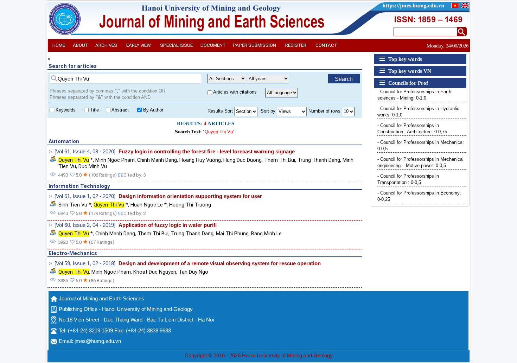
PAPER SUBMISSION (254, 45)
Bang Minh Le (266, 233)
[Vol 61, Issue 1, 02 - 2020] (85, 196)
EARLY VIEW (138, 45)
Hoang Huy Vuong (200, 160)
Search (344, 79)
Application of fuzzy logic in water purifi (168, 225)
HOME (58, 45)
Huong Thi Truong (190, 205)
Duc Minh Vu (92, 166)
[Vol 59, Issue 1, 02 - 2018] (85, 263)
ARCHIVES (106, 45)
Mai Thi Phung (232, 233)
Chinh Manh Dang (157, 160)
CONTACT (326, 45)
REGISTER (295, 45)
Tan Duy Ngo (193, 272)
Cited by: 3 (134, 175)
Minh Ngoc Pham (115, 160)
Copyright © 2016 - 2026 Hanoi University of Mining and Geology (259, 355)
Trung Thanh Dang (319, 160)
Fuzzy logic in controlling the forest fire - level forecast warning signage (207, 151)
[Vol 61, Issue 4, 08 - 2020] (85, 151)
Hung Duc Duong (242, 160)
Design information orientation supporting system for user (190, 196)
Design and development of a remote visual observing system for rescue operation (220, 263)
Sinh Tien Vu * (74, 205)
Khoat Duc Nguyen (154, 272)
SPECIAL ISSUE (176, 45)
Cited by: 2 (134, 213)
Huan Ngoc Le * (148, 205)
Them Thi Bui (279, 160)
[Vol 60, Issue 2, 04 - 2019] (85, 225)
